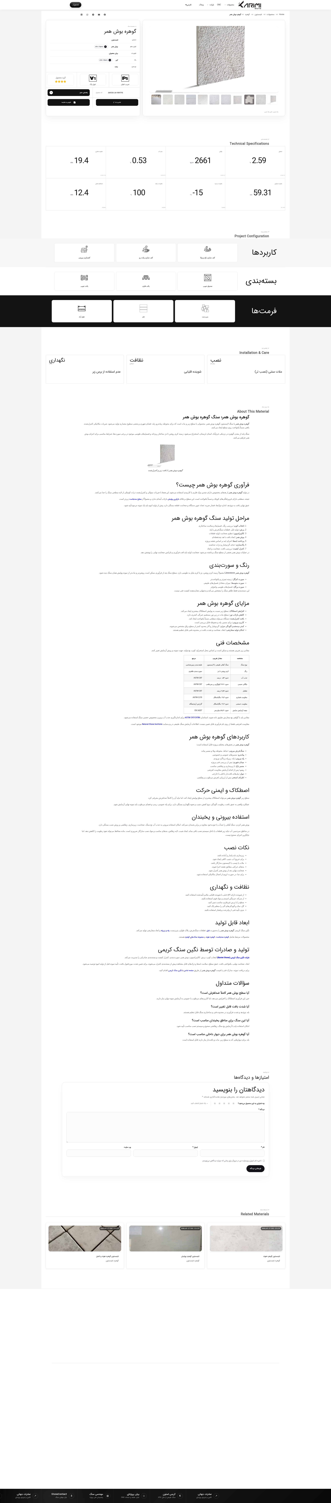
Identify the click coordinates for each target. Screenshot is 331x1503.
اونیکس (183, 1423)
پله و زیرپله (165, 930)
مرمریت (183, 1414)
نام (263, 1147)
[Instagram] (276, 1413)
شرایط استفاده (169, 1381)
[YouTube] (256, 1413)
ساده (116, 67)
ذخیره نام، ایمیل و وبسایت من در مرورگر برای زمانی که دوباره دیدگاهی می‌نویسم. (232, 1160)
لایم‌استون (182, 1428)
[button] (105, 14)
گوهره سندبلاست (222, 937)
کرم (117, 60)
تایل (208, 930)
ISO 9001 (274, 1429)
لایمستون (258, 14)
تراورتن (184, 1433)
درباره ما (111, 1414)
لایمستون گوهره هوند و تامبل (107, 1256)
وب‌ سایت (127, 1147)
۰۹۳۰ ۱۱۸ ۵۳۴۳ (107, 1478)
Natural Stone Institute (152, 724)
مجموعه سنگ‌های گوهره (194, 937)
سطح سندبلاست (135, 499)
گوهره (247, 14)
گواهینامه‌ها (109, 1418)
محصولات (270, 14)
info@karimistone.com (101, 1473)
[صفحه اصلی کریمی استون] (116, 1315)
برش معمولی (113, 53)
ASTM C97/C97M (192, 717)
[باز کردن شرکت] (208, 5)
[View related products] (101, 47)
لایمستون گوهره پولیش (190, 1256)
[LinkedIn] (270, 1413)
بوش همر (114, 46)
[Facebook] (263, 1413)
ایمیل (195, 1147)
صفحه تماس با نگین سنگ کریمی (181, 970)
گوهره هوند (210, 937)
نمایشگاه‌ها (109, 1423)
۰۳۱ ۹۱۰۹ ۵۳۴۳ (107, 1483)
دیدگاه (261, 1109)
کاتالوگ (75, 4)
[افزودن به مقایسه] (69, 102)
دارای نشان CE (262, 1429)
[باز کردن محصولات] (225, 5)
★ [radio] (233, 1103)
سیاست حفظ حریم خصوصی (188, 1381)
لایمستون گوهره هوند (271, 1256)
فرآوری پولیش (173, 499)
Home (281, 14)
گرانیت (184, 1418)
